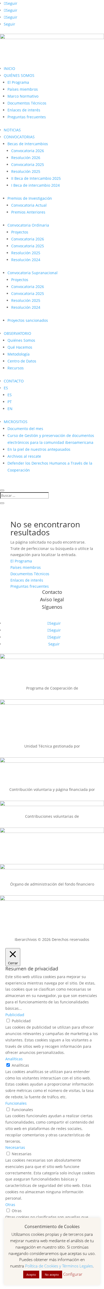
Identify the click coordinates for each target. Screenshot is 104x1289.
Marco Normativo (22, 96)
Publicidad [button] (14, 1014)
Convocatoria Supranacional (32, 272)
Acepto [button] (31, 1275)
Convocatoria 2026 (27, 150)
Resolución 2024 (25, 259)
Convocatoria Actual (29, 205)
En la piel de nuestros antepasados (38, 449)
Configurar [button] (72, 1274)
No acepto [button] (52, 1275)
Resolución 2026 (25, 157)
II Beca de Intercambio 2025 (36, 178)
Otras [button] (10, 1204)
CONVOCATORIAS (19, 136)
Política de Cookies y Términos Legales (59, 1266)
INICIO (9, 68)
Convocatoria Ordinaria (28, 225)
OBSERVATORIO (17, 333)
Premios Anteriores (28, 212)
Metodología (18, 354)
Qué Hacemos (19, 347)
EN (10, 408)
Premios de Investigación (29, 198)
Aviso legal (52, 599)
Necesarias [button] (15, 1147)
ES (6, 387)
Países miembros (22, 89)
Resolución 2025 (25, 171)
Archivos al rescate (24, 456)
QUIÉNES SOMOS (19, 75)
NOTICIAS (12, 129)
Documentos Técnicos (26, 103)
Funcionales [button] (16, 1103)
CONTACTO (14, 380)
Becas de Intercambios (27, 143)
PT (9, 401)
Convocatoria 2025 (27, 164)
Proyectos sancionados (27, 320)
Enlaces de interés (23, 109)
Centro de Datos (21, 361)
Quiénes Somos (21, 340)
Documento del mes (25, 428)
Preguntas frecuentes (26, 116)
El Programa (18, 82)
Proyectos (19, 232)
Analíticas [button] (14, 1058)
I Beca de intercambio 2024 (35, 185)
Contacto (52, 592)
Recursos (15, 367)
